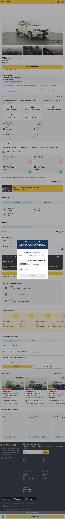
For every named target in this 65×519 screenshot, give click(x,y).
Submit (33, 275)
